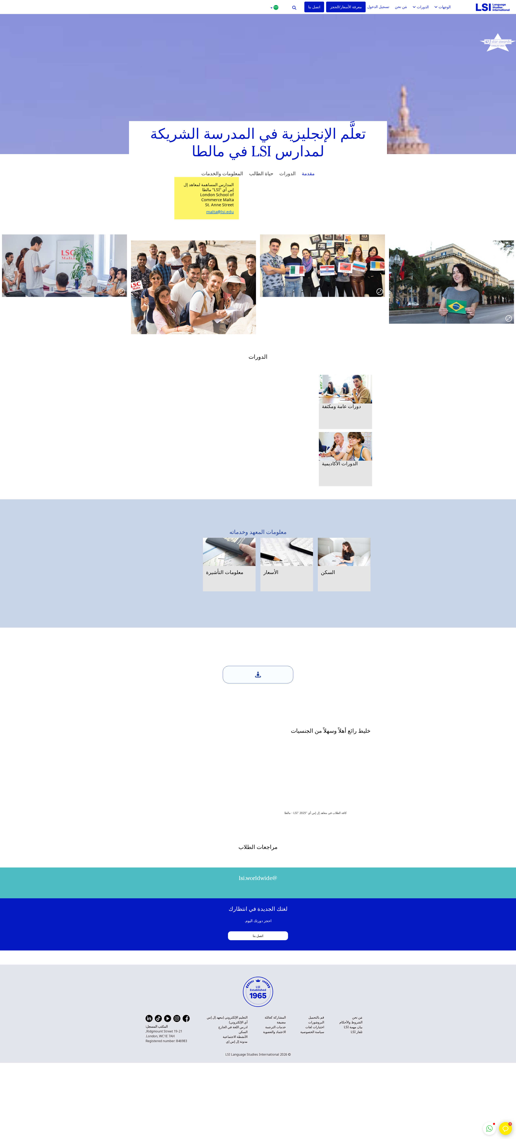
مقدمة (308, 173)
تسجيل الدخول (378, 6)
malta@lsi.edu (220, 212)
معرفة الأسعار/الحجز (346, 6)
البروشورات (316, 1133)
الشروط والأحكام (350, 1133)
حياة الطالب (261, 173)
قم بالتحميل (316, 1128)
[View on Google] (138, 884)
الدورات (287, 173)
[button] (274, 7)
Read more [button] (142, 921)
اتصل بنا (314, 6)
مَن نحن (401, 6)
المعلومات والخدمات (222, 173)
